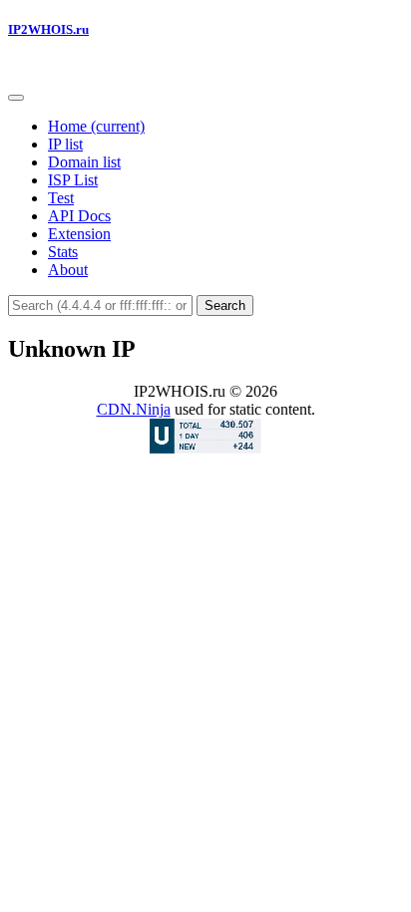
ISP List (73, 179)
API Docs (79, 215)
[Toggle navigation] (16, 98)
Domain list (84, 161)
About (68, 269)
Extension (79, 233)
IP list (65, 144)
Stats (63, 251)
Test (61, 197)
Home (96, 126)
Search (225, 305)
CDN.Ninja (134, 409)
